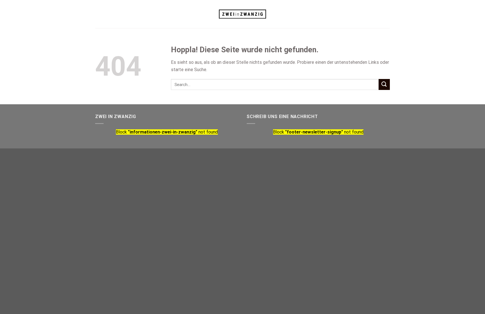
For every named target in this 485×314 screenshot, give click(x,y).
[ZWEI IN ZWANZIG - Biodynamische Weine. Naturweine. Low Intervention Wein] (242, 14)
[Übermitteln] (384, 84)
